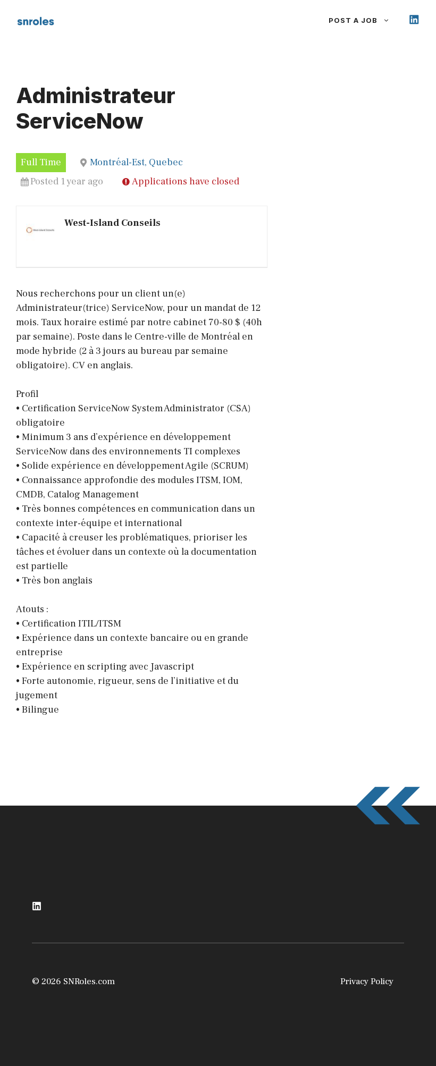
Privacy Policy (366, 981)
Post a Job (353, 20)
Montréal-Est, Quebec (136, 162)
